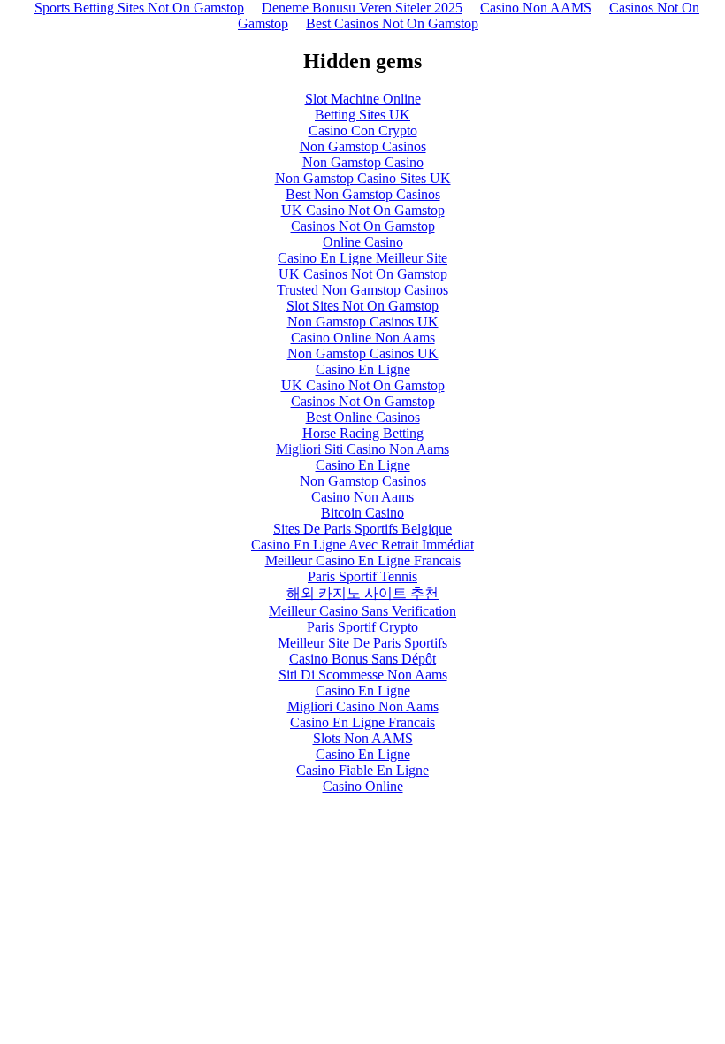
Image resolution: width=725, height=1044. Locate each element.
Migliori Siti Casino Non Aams (362, 449)
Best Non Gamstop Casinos (363, 194)
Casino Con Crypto (363, 130)
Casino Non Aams (362, 496)
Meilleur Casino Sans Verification (362, 610)
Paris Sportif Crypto (362, 626)
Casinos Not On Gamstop (363, 226)
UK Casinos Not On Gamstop (363, 273)
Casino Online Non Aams (363, 337)
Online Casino (363, 241)
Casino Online (363, 786)
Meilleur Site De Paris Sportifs (362, 642)
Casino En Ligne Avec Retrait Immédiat (362, 544)
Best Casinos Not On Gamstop (392, 23)
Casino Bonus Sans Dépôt (362, 658)
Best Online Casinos (363, 417)
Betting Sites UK (362, 114)
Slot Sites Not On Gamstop (362, 305)
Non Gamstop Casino (363, 162)
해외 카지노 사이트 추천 (362, 593)
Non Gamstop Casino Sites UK (363, 178)
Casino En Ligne (363, 369)
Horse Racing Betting (363, 433)
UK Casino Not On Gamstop (363, 210)
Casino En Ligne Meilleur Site (362, 257)
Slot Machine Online (363, 98)
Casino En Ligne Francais (362, 722)
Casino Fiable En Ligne (362, 770)
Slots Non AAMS (363, 738)
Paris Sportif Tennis (362, 576)
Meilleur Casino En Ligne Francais (363, 560)
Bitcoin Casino (362, 512)
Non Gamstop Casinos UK (363, 321)
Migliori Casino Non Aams (363, 706)
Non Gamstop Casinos (363, 146)
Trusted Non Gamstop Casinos (362, 289)
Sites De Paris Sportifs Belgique (362, 528)
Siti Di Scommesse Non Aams (363, 674)
